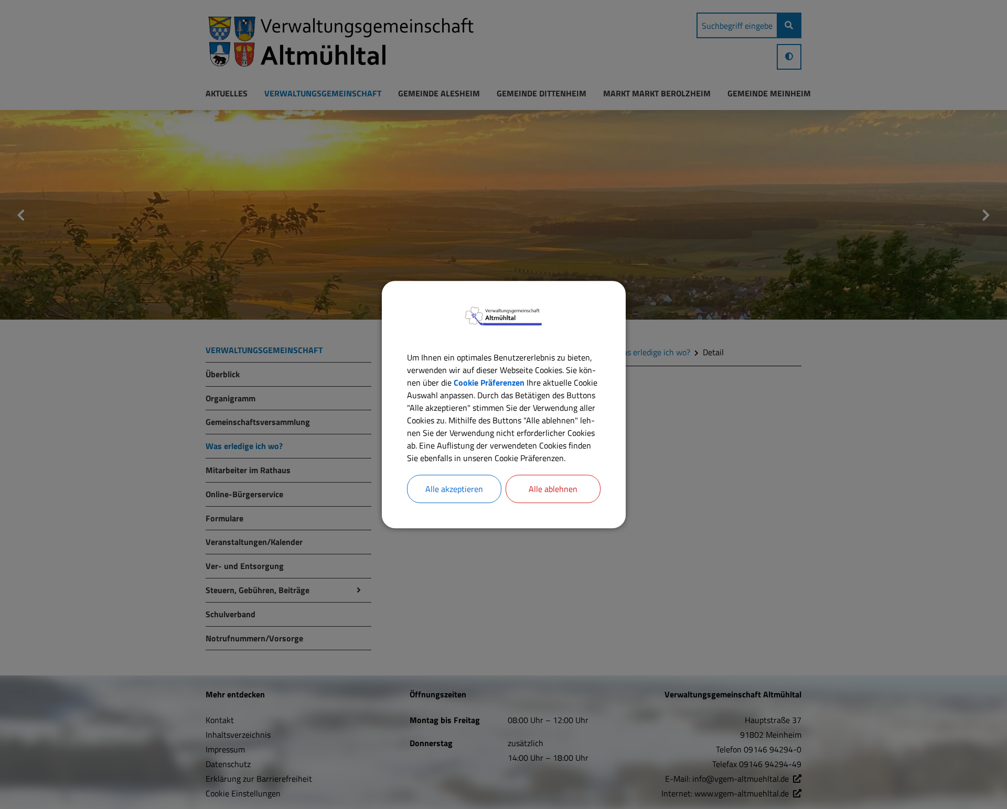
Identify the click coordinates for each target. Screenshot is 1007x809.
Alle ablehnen (553, 489)
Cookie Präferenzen (489, 382)
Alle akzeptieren (454, 489)
